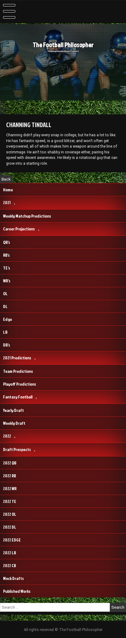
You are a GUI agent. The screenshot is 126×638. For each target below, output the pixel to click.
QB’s (6, 242)
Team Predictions (18, 371)
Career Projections (19, 229)
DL (5, 306)
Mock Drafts (13, 578)
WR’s (6, 281)
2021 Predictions (17, 358)
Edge (7, 319)
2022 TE (9, 501)
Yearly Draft (13, 410)
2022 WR (10, 488)
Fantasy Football (17, 397)
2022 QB (9, 463)
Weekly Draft (14, 423)
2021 (7, 202)
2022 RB (9, 476)
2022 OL (9, 514)
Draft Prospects (17, 449)
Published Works (17, 591)
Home (8, 190)
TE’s (6, 268)
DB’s (6, 345)
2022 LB (9, 553)
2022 (7, 436)
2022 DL (9, 527)
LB (5, 332)
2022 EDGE (12, 540)
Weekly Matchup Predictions (27, 216)
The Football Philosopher (63, 44)
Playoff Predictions (19, 384)
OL (5, 293)
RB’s (6, 255)
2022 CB (9, 565)
